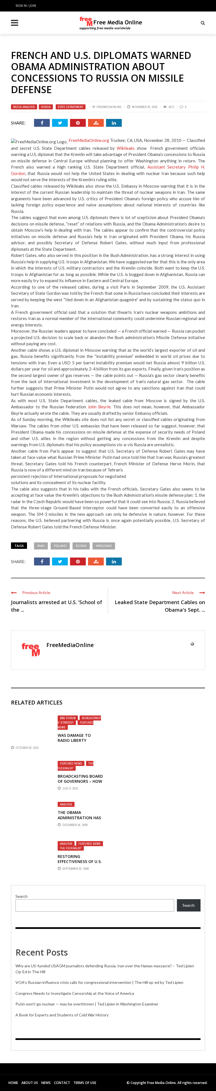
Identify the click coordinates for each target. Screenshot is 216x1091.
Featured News (71, 763)
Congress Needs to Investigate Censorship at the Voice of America (74, 993)
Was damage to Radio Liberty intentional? (74, 740)
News (46, 1082)
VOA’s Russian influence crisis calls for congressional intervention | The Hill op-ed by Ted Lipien (99, 982)
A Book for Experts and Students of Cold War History (62, 1014)
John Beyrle (99, 406)
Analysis (66, 804)
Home (13, 1082)
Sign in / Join (25, 5)
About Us (29, 1082)
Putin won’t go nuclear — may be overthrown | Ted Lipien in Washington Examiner (86, 1004)
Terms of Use (84, 1082)
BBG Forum (68, 718)
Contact (62, 1082)
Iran (40, 545)
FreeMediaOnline (109, 107)
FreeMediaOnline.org (89, 140)
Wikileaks (126, 148)
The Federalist (75, 765)
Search (21, 896)
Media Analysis (24, 107)
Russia (46, 107)
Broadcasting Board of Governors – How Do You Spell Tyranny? (80, 784)
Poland (60, 545)
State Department (70, 107)
